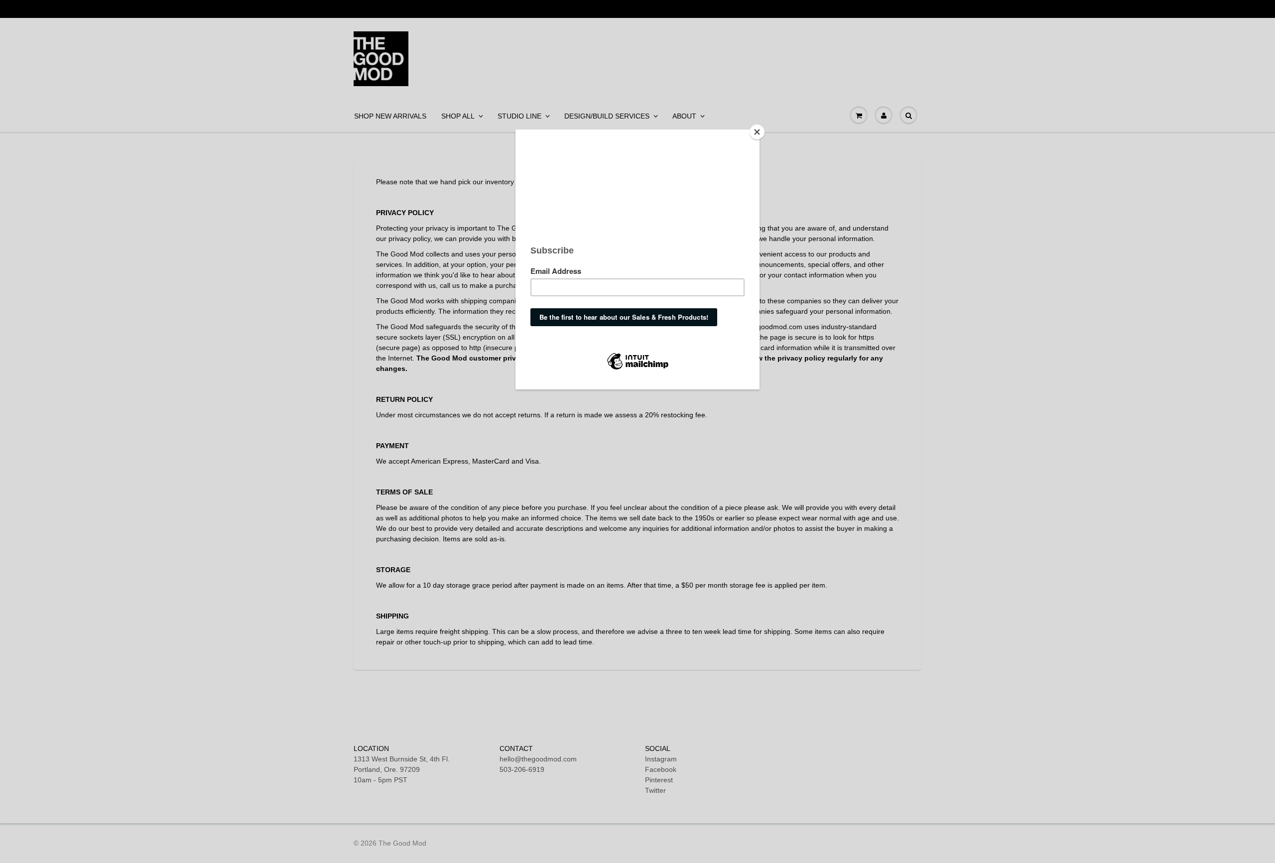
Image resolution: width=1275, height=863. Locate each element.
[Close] (757, 131)
